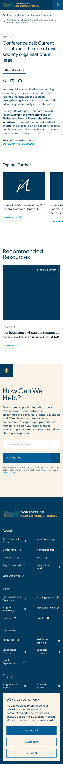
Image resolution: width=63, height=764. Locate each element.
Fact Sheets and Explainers (12, 599)
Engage (9, 676)
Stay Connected (12, 565)
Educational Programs (9, 651)
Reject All (31, 753)
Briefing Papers (45, 597)
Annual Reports (45, 550)
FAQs (39, 558)
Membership (9, 550)
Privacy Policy (47, 470)
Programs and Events (10, 686)
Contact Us (9, 558)
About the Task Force (11, 541)
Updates (7, 618)
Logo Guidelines (11, 576)
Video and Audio (46, 608)
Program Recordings (9, 609)
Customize (31, 742)
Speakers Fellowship (42, 651)
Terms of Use (9, 473)
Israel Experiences (10, 662)
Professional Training (44, 641)
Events (40, 618)
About (7, 530)
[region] (31, 727)
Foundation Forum (43, 686)
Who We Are (43, 539)
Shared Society (14, 70)
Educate (9, 631)
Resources (9, 640)
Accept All (31, 730)
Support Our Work (43, 567)
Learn (7, 588)
